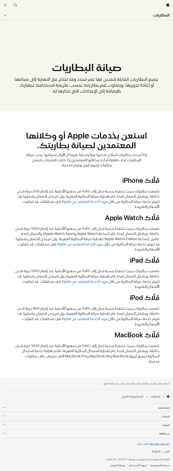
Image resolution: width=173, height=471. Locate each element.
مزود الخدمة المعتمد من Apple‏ (85, 201)
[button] (15, 5)
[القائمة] (5, 5)
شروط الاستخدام (138, 465)
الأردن (167, 451)
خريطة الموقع (118, 465)
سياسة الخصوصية (160, 465)
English (156, 451)
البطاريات (161, 15)
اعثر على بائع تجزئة (160, 443)
